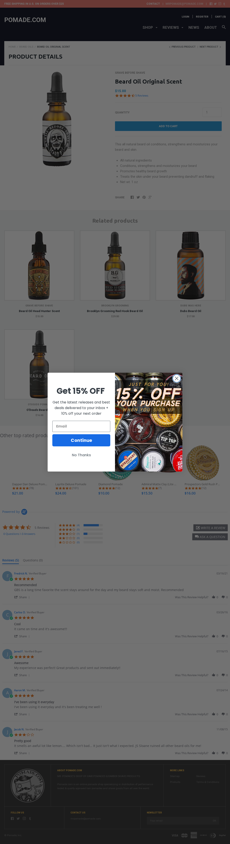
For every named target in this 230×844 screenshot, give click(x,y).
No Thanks (81, 455)
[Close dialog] (177, 378)
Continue (81, 440)
